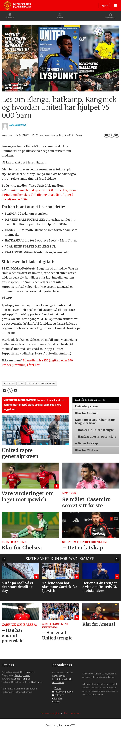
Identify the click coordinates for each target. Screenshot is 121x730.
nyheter (9, 383)
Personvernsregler (50, 713)
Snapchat (57, 698)
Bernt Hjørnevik (22, 675)
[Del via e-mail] (116, 135)
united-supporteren (41, 383)
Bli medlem (10, 18)
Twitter (58, 688)
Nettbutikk (109, 18)
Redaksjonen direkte (62, 679)
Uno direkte (58, 682)
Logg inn (104, 6)
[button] (4, 559)
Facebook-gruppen (64, 692)
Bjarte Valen (37, 682)
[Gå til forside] (17, 5)
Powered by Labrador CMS (60, 725)
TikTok (56, 702)
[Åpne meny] (115, 5)
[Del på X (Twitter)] (111, 135)
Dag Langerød (27, 672)
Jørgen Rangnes (22, 679)
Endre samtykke (72, 713)
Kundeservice (59, 676)
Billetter (60, 18)
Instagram (59, 695)
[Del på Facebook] (106, 135)
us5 (21, 383)
